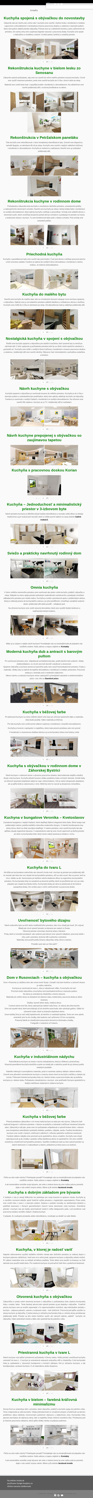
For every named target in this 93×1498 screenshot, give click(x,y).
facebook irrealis (65, 1463)
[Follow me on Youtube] (63, 1495)
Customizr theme (71, 1493)
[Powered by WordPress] (55, 1493)
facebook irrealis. (65, 1187)
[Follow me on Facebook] (56, 1495)
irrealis (34, 10)
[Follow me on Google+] (59, 1495)
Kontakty (65, 647)
